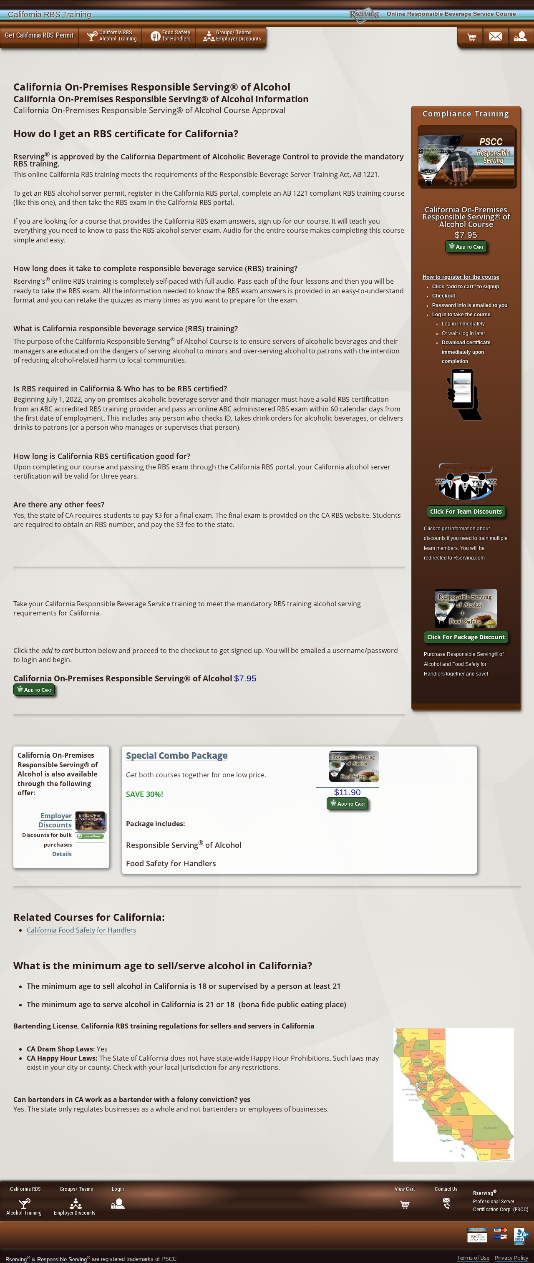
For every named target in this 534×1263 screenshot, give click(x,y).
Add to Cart (469, 246)
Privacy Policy (512, 1257)
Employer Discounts (55, 820)
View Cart (405, 1189)
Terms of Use (473, 1257)
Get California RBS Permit (39, 35)
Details (62, 854)
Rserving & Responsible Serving (47, 1259)
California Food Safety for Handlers (81, 930)
